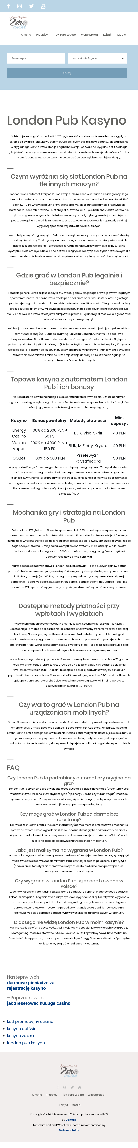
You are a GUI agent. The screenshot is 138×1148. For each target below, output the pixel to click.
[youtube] (43, 6)
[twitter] (31, 6)
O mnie (26, 35)
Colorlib (71, 1120)
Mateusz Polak (69, 1130)
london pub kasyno (26, 1043)
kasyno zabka (20, 1035)
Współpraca (89, 35)
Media (121, 35)
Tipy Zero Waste (64, 35)
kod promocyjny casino (30, 1021)
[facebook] (8, 6)
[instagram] (19, 6)
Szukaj (67, 73)
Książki (107, 35)
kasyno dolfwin (22, 1028)
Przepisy (42, 35)
